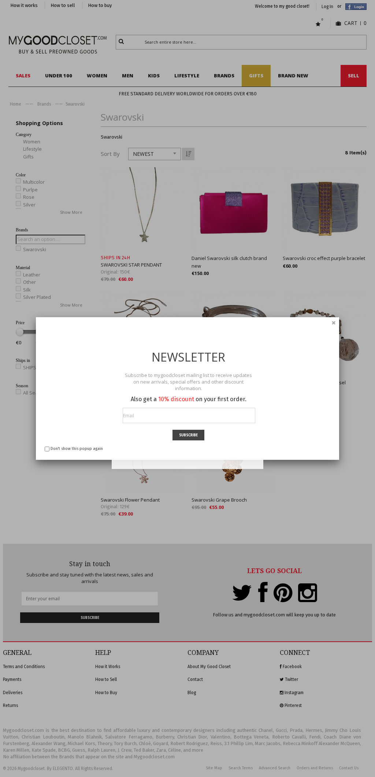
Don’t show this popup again (77, 448)
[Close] (333, 322)
